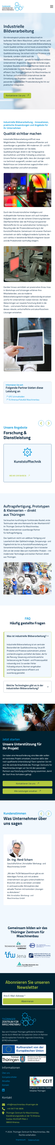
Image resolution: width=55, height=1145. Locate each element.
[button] (27, 636)
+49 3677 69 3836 (15, 1108)
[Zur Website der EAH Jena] (27, 965)
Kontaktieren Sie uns (15, 95)
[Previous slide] (41, 423)
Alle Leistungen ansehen (25, 791)
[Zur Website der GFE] (39, 946)
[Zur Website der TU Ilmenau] (15, 947)
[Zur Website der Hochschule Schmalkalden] (39, 956)
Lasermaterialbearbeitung (30, 461)
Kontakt (5, 1085)
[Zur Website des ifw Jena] (15, 957)
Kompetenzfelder (9, 1077)
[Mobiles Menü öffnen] (51, 6)
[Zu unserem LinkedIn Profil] (11, 1090)
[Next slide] (48, 423)
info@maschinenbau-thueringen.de (22, 1104)
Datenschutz (33, 1139)
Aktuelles (6, 1081)
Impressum (21, 1139)
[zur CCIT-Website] (41, 1081)
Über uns (6, 1073)
